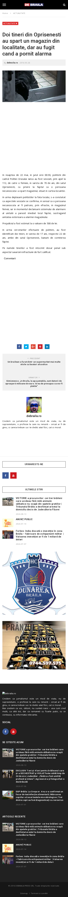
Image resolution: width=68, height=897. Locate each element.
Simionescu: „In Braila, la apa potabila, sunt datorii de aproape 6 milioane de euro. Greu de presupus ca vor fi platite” (34, 383)
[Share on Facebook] (19, 346)
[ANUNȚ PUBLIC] (7, 523)
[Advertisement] (34, 139)
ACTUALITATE (9, 23)
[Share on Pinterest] (40, 346)
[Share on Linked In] (47, 346)
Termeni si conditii (39, 893)
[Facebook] (5, 475)
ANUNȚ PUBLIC (24, 519)
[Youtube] (13, 475)
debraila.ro (12, 63)
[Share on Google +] (33, 346)
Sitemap (24, 893)
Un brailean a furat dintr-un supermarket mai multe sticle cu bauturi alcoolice (34, 363)
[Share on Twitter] (26, 346)
